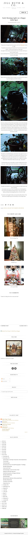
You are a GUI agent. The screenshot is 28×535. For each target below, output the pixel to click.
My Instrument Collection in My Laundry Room (12, 478)
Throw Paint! (5, 461)
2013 (3, 454)
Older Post (22, 325)
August (4, 488)
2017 (3, 447)
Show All (26, 432)
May (4, 493)
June (4, 491)
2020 (3, 442)
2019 (3, 444)
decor (5, 208)
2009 (3, 506)
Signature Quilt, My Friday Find (9, 471)
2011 (3, 503)
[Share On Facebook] (8, 205)
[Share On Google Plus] (11, 205)
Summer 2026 (4, 425)
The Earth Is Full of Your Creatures (8, 422)
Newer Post (5, 325)
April (4, 494)
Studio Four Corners (6, 424)
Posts (3, 378)
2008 (3, 508)
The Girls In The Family (7, 481)
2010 (3, 505)
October (5, 484)
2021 (3, 441)
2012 (3, 501)
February (5, 498)
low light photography (12, 208)
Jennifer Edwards (6, 429)
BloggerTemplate (21, 533)
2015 (3, 451)
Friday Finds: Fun (6, 483)
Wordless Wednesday (7, 466)
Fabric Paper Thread (6, 419)
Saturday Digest (6, 463)
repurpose (21, 208)
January (5, 500)
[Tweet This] (6, 205)
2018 (3, 446)
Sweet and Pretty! (6, 468)
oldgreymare (5, 427)
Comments (4, 381)
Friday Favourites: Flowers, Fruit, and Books (10, 420)
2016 (3, 449)
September (5, 486)
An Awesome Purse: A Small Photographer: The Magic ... (14, 464)
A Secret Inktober (5, 430)
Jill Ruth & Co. (14, 4)
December (5, 456)
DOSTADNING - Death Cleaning (8, 428)
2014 (3, 452)
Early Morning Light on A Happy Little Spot (11, 473)
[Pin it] (13, 205)
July (4, 489)
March (4, 496)
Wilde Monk (4, 421)
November (5, 458)
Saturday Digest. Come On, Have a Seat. (11, 469)
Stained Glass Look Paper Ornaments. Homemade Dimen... (15, 459)
